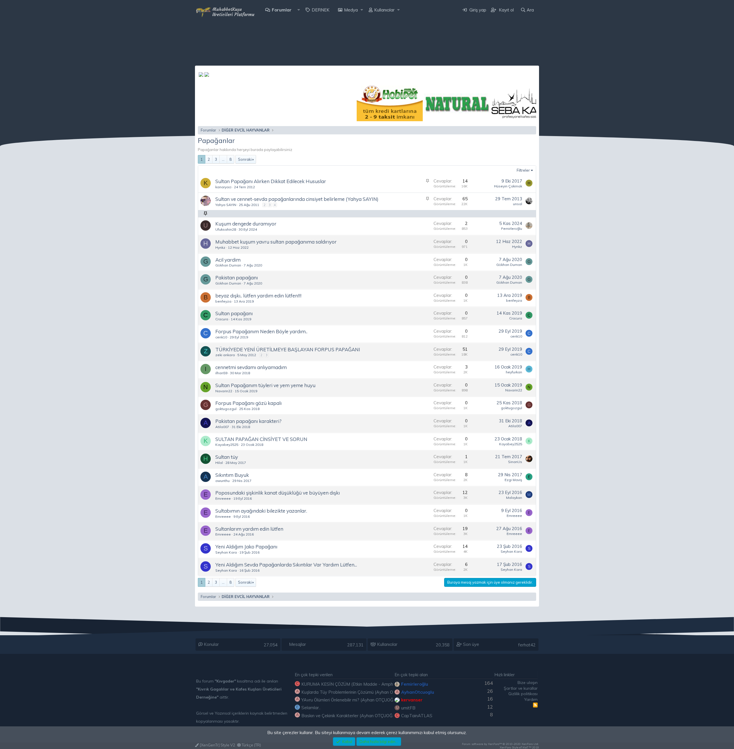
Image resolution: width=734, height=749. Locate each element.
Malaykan (514, 497)
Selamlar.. (311, 707)
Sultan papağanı (234, 313)
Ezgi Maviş (513, 480)
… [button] (223, 159)
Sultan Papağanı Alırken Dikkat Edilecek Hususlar (270, 181)
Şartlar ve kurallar (521, 688)
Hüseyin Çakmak (508, 186)
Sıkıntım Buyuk (232, 475)
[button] (298, 10)
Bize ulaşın (528, 682)
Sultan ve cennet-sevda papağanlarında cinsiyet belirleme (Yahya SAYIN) (296, 199)
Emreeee (223, 498)
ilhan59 (221, 373)
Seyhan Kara (226, 552)
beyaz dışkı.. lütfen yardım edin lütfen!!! (258, 296)
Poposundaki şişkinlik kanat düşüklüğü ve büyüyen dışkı (277, 493)
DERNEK (320, 10)
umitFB (408, 708)
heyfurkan (514, 372)
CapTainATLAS (416, 715)
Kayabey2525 (226, 444)
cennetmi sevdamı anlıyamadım (251, 367)
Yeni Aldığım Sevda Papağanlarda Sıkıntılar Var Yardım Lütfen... (286, 565)
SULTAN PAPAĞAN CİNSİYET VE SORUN (261, 439)
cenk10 (221, 337)
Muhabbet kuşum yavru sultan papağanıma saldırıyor (276, 242)
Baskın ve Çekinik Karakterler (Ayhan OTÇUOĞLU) (350, 715)
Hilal (219, 462)
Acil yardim (228, 260)
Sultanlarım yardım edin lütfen (249, 529)
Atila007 (222, 427)
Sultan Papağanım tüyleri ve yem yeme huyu (265, 385)
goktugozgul (226, 409)
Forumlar (282, 10)
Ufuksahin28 (225, 229)
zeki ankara (225, 355)
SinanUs (515, 462)
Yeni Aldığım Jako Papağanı (246, 547)
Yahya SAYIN (225, 205)
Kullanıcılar (384, 10)
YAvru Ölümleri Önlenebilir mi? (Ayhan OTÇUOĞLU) (350, 700)
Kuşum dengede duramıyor (245, 224)
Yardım (531, 699)
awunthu (222, 481)
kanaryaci (223, 187)
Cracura (221, 319)
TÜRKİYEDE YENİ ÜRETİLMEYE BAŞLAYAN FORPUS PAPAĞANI (287, 349)
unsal (517, 204)
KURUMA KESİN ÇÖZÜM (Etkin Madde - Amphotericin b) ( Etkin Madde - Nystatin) (382, 684)
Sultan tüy (226, 457)
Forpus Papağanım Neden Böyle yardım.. (261, 331)
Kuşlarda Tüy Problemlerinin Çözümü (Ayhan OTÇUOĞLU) (358, 692)
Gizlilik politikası (523, 693)
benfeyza (223, 301)
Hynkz (220, 247)
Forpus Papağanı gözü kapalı (248, 403)
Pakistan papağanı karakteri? (248, 421)
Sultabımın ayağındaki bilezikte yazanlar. (261, 511)
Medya (351, 10)
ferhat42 (527, 645)
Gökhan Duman (228, 265)
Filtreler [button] (523, 170)
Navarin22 (223, 391)
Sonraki (245, 159)
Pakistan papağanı (236, 277)
